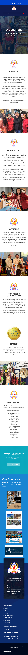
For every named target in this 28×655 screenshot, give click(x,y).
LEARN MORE (13, 464)
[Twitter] (14, 4)
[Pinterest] (12, 4)
